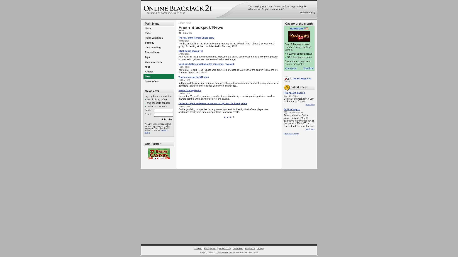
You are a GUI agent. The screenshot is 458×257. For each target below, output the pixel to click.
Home (181, 23)
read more (310, 104)
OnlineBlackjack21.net (225, 252)
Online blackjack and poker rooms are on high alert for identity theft (213, 103)
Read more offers (291, 134)
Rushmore (297, 28)
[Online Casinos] (159, 153)
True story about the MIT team (194, 77)
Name (148, 110)
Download (308, 68)
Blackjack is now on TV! (191, 51)
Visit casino (291, 68)
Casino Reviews (301, 78)
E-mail (148, 114)
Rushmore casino (294, 92)
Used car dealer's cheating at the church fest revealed (206, 64)
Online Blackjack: (178, 10)
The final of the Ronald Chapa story (196, 38)
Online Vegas (292, 109)
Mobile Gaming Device (190, 90)
